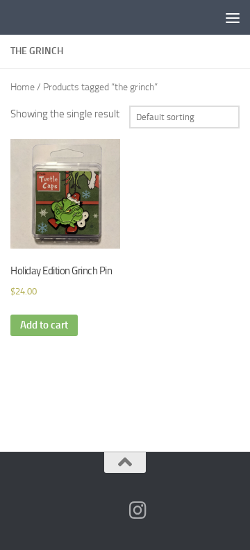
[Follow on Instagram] (137, 510)
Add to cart (44, 325)
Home (22, 87)
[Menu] (232, 17)
